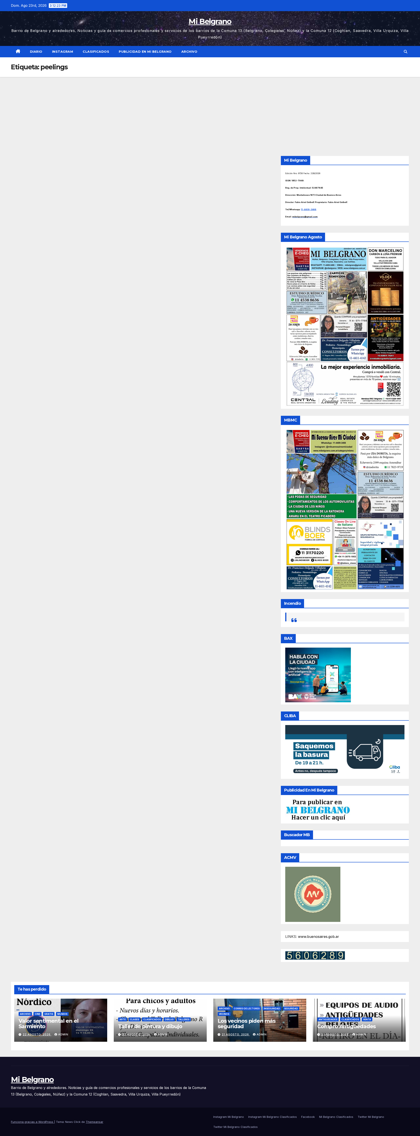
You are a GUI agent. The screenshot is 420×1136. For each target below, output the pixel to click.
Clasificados (96, 52)
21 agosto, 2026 (236, 1034)
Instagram (62, 52)
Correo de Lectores (247, 1008)
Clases (134, 1019)
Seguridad (291, 1008)
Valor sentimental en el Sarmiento (48, 1023)
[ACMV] (312, 894)
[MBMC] (344, 509)
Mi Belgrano (210, 21)
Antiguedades (327, 1019)
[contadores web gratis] (315, 955)
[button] (405, 51)
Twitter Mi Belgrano (371, 1117)
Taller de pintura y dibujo (150, 1026)
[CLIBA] (344, 750)
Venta (367, 1019)
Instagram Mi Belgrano (228, 1117)
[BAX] (318, 674)
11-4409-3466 (308, 209)
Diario (36, 52)
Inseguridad (272, 1008)
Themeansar (94, 1122)
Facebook (308, 1117)
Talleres (183, 1019)
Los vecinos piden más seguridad (246, 1023)
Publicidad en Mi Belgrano (145, 52)
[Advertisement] (210, 109)
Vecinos (224, 1014)
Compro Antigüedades (346, 1026)
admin (63, 1034)
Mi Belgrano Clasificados (336, 1117)
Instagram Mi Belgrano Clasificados (272, 1117)
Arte (122, 1019)
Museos (62, 1014)
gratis (48, 1014)
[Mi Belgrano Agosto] (344, 326)
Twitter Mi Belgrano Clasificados (235, 1127)
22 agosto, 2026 (37, 1034)
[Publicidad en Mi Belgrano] (317, 810)
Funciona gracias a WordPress (32, 1122)
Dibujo (169, 1019)
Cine (37, 1014)
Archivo (189, 52)
